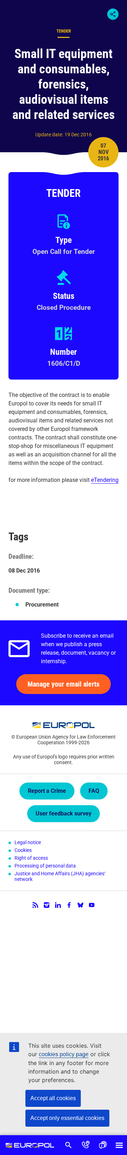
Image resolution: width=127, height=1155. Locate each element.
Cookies (23, 850)
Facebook (69, 905)
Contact (86, 1145)
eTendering (105, 480)
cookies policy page (64, 1054)
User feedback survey (63, 813)
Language (102, 1145)
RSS (35, 905)
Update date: (49, 134)
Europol (30, 1145)
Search (68, 1145)
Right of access (31, 858)
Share (113, 14)
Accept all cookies (53, 1098)
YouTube (91, 905)
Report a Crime (47, 790)
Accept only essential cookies (67, 1118)
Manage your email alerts (63, 684)
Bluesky (80, 905)
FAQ (94, 790)
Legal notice (27, 842)
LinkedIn (58, 905)
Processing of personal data (45, 866)
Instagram (46, 905)
